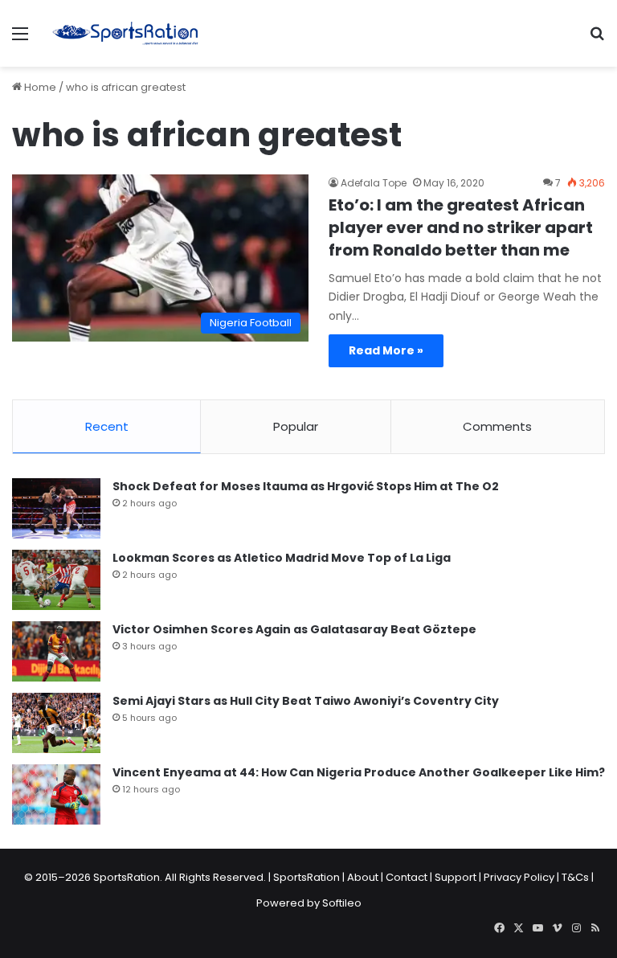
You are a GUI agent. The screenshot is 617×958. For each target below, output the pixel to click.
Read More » (386, 350)
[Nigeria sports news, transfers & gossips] (125, 33)
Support (455, 877)
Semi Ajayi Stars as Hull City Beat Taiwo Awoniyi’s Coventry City (305, 701)
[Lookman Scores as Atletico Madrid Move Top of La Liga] (56, 580)
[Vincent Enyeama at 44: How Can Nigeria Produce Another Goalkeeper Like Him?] (56, 794)
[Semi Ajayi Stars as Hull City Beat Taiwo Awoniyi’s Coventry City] (56, 723)
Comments (497, 426)
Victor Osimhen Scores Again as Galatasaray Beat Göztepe (294, 629)
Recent (107, 426)
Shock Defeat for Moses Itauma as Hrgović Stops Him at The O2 (305, 486)
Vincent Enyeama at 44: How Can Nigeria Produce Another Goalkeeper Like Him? (358, 772)
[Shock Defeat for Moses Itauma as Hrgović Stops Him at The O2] (56, 508)
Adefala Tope (374, 183)
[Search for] (597, 40)
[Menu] (20, 40)
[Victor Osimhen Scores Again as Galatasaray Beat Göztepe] (56, 651)
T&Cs (575, 877)
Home (39, 87)
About (362, 877)
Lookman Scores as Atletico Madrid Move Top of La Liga (281, 558)
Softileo (342, 903)
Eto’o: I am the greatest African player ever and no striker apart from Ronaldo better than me (461, 227)
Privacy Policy (519, 877)
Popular (295, 426)
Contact (406, 877)
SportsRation (306, 877)
